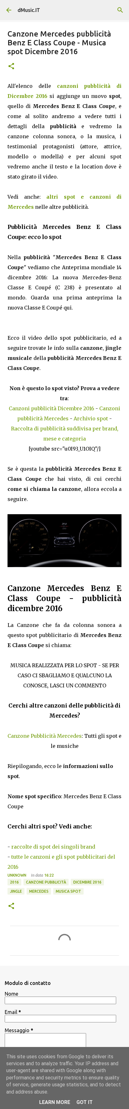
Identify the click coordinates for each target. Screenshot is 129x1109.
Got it (84, 1102)
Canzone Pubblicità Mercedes (45, 736)
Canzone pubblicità (46, 882)
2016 (14, 882)
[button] (11, 66)
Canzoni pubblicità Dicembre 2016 (51, 408)
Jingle (16, 891)
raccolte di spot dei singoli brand (53, 847)
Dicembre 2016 (87, 882)
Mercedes (39, 891)
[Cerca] (120, 10)
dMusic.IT (29, 10)
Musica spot (68, 891)
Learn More (54, 1102)
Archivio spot (91, 418)
